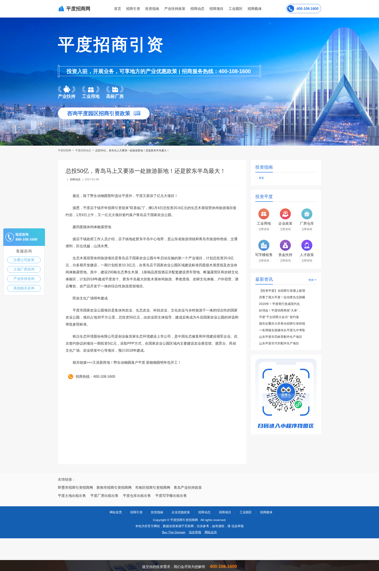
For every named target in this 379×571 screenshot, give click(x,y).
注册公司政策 (23, 260)
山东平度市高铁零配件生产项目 (280, 336)
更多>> (312, 279)
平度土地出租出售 (72, 496)
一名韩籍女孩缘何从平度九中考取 (282, 330)
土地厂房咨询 (23, 269)
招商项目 (216, 9)
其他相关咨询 (23, 288)
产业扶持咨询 (23, 279)
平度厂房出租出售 (104, 496)
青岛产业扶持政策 (188, 487)
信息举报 (195, 532)
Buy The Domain (173, 532)
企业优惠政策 (181, 512)
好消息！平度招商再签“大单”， (280, 310)
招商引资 (133, 9)
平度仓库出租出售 (137, 496)
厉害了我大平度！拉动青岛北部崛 (282, 297)
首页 (117, 9)
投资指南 (152, 9)
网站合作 (211, 532)
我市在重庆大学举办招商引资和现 (282, 323)
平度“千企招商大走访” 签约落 (279, 317)
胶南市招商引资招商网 (114, 487)
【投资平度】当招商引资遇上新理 (282, 290)
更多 (261, 177)
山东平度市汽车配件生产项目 (279, 343)
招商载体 (266, 512)
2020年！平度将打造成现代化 (279, 304)
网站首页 (116, 512)
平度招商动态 (83, 150)
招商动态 (197, 9)
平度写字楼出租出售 (171, 496)
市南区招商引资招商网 (152, 487)
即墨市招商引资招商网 (75, 487)
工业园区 (236, 9)
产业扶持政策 (174, 9)
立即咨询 (264, 229)
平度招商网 (65, 150)
